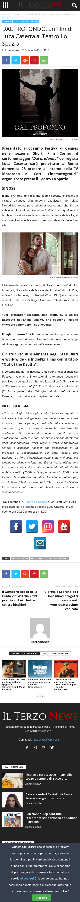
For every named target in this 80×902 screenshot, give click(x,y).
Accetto (41, 897)
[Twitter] (52, 748)
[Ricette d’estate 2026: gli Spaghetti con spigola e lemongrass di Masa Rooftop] (14, 669)
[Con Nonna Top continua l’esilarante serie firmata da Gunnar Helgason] (12, 819)
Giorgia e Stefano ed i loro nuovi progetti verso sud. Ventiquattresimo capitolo (61, 600)
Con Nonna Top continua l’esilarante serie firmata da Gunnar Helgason (51, 818)
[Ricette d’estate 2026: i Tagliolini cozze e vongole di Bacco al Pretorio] (12, 780)
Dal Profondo (20, 558)
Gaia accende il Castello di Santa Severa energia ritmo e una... (48, 796)
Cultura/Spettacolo (26, 21)
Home (5, 14)
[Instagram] (36, 748)
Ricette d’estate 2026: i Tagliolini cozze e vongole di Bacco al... (49, 776)
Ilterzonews (12, 50)
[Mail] (44, 748)
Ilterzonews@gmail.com (47, 739)
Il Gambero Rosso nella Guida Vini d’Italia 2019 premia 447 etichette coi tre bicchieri (19, 598)
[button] (73, 5)
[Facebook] (28, 748)
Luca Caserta (38, 558)
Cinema (15, 14)
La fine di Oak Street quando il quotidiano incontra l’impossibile (39, 683)
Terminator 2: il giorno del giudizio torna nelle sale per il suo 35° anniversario (65, 684)
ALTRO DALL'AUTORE (55, 653)
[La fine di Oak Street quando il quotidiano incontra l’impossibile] (40, 669)
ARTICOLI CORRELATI (24, 653)
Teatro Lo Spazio (36, 501)
